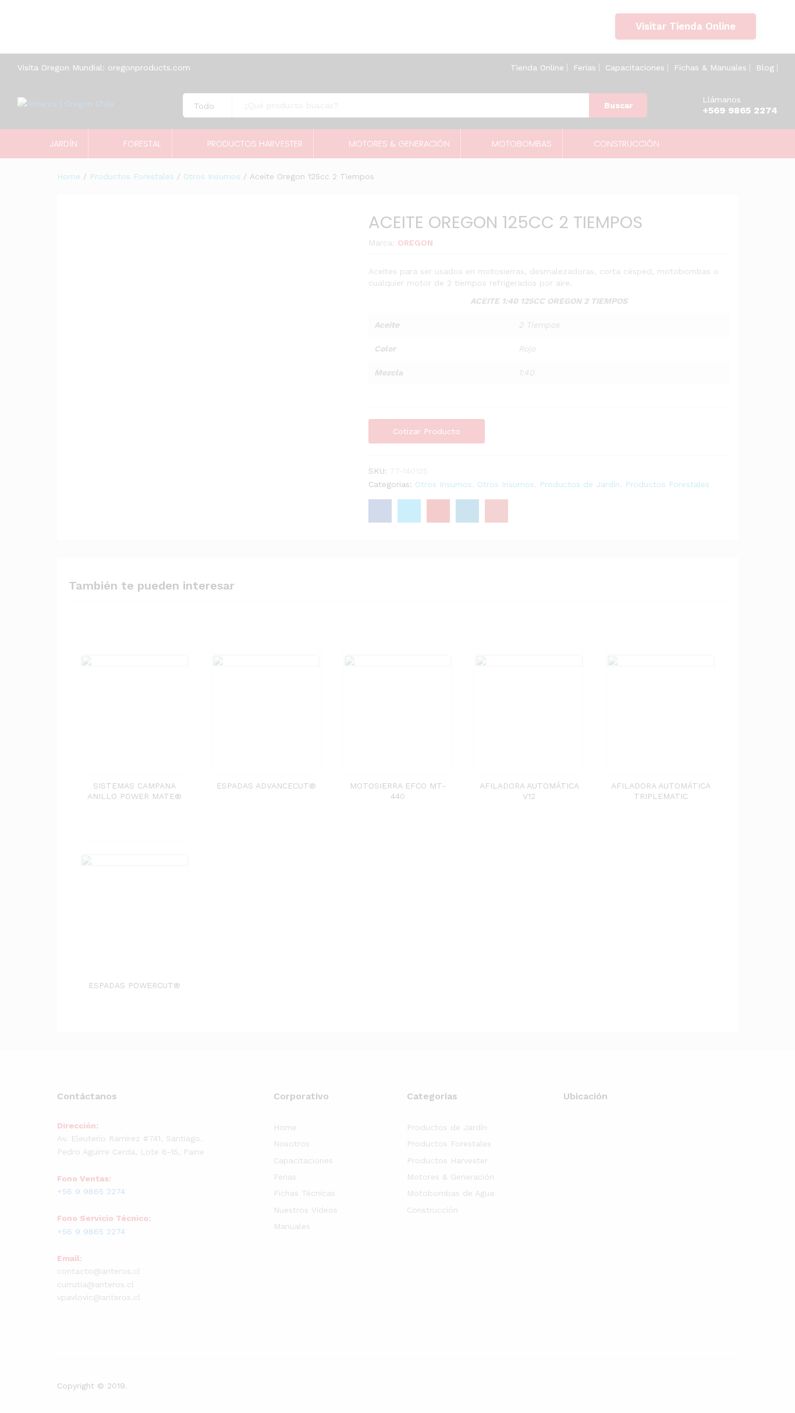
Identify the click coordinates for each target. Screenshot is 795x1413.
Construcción (432, 1210)
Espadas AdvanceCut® (266, 785)
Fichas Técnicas (304, 1193)
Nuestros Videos (306, 1210)
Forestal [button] (142, 144)
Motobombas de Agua (450, 1193)
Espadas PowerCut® (134, 985)
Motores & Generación (450, 1176)
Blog (765, 67)
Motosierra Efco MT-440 (398, 791)
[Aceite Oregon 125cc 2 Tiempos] (380, 511)
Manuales (292, 1226)
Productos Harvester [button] (255, 144)
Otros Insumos (443, 484)
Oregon (415, 242)
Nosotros (292, 1143)
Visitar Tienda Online (686, 26)
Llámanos (721, 99)
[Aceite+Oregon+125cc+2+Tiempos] (409, 511)
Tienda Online (537, 67)
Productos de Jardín (580, 484)
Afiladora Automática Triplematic (661, 791)
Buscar (618, 105)
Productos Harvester (447, 1160)
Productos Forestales (667, 484)
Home (285, 1127)
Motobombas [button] (522, 144)
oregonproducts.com (149, 67)
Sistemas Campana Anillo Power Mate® (134, 791)
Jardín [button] (63, 144)
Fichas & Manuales (710, 67)
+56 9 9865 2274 (74, 33)
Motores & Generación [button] (399, 144)
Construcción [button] (626, 144)
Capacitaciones (635, 67)
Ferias (584, 67)
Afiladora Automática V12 (529, 791)
